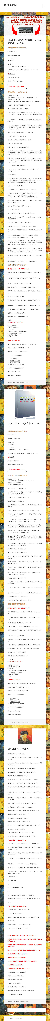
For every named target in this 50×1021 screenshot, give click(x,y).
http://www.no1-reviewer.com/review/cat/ (28, 250)
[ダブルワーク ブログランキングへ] (25, 74)
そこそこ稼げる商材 (15, 362)
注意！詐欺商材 (14, 359)
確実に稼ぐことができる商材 (17, 364)
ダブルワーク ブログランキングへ (14, 77)
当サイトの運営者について (22, 1001)
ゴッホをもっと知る (18, 748)
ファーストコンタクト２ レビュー (24, 425)
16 (26, 1010)
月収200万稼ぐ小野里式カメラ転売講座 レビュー (24, 41)
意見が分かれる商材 (15, 360)
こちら (21, 81)
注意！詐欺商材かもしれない (23, 382)
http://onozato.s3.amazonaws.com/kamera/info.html (27, 101)
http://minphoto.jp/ (18, 484)
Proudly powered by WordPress (15, 1018)
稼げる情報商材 (10, 5)
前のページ (5, 1010)
